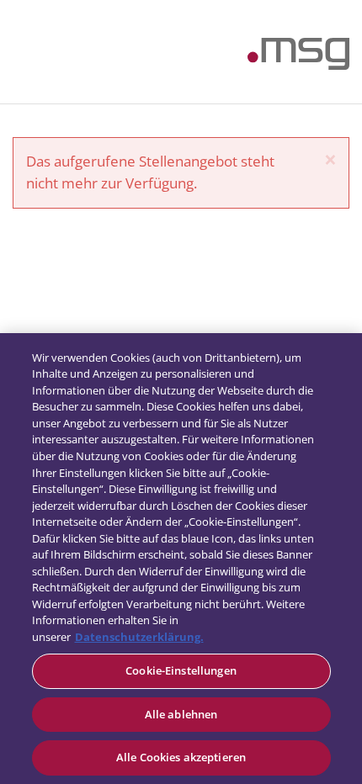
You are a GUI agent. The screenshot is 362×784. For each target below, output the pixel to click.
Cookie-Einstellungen (181, 670)
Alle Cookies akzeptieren (181, 757)
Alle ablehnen (181, 714)
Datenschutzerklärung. (139, 636)
